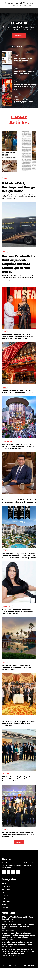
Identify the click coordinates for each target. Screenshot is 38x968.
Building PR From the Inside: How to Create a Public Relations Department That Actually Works (17, 611)
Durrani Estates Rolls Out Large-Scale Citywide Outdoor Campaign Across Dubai (24, 73)
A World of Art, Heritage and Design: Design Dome (23, 59)
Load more (18, 842)
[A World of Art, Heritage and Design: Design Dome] (7, 57)
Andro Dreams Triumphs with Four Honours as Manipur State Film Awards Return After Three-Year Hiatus (25, 87)
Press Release (7, 441)
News (16, 68)
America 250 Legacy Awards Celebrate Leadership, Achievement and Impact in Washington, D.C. (18, 834)
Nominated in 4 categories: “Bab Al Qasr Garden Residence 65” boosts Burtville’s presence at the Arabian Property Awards (19, 556)
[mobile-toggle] (3, 10)
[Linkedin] (13, 872)
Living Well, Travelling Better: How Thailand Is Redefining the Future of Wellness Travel (16, 667)
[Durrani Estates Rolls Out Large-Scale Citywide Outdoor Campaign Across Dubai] (7, 71)
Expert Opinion (7, 606)
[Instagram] (8, 872)
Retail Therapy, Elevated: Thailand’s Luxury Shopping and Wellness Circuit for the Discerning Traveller (18, 446)
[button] (35, 10)
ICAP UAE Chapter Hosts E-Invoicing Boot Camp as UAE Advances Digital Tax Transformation (18, 723)
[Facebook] (4, 872)
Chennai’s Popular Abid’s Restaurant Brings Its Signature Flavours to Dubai (24, 101)
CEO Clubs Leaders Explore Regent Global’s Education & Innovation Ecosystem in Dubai (16, 779)
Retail (16, 55)
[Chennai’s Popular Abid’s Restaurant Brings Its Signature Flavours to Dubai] (7, 99)
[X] (18, 872)
